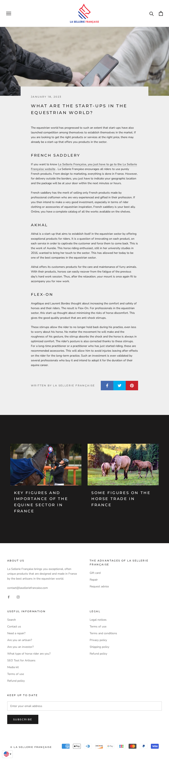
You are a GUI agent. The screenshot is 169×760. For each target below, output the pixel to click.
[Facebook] (8, 596)
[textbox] (7, 754)
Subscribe (22, 719)
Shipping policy (99, 647)
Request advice (99, 586)
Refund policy (16, 681)
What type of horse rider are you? (28, 654)
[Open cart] (161, 13)
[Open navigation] (8, 13)
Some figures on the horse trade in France (120, 499)
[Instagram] (18, 596)
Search (11, 620)
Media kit (13, 667)
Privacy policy (98, 640)
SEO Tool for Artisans (21, 660)
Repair (94, 580)
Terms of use (15, 674)
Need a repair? (16, 633)
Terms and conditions (103, 633)
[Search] (151, 13)
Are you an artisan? (19, 640)
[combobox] (7, 754)
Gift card (95, 573)
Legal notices (98, 620)
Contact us (14, 626)
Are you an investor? (20, 647)
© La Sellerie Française (31, 747)
